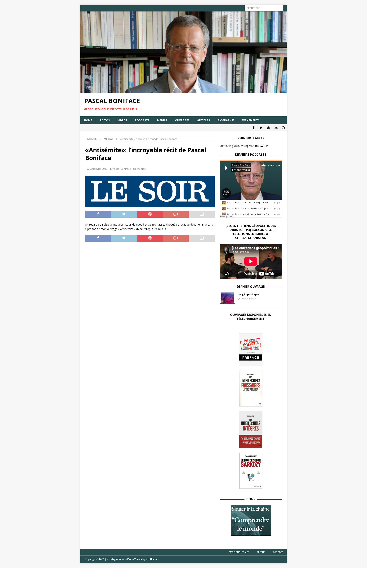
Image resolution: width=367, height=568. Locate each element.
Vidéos (122, 120)
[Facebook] (253, 127)
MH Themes (152, 559)
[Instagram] (283, 127)
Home (88, 120)
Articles (203, 120)
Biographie (226, 120)
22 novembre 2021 (249, 298)
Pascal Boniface (121, 168)
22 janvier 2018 (98, 168)
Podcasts (142, 120)
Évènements (251, 120)
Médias (162, 120)
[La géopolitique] (227, 298)
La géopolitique (248, 294)
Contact (278, 552)
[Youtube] (268, 127)
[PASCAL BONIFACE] (183, 91)
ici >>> (162, 229)
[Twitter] (261, 127)
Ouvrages (182, 120)
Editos (105, 120)
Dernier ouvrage (251, 286)
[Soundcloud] (276, 127)
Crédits (261, 552)
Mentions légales (239, 552)
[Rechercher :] (264, 8)
